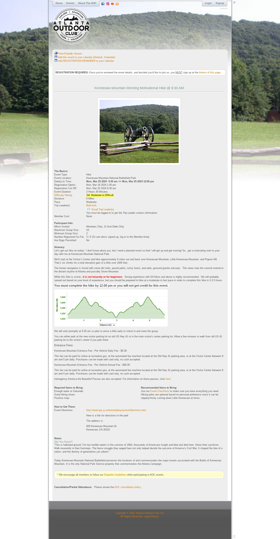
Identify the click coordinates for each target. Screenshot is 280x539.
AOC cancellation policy (127, 487)
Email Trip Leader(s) (102, 209)
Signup (220, 3)
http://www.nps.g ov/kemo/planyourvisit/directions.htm (116, 410)
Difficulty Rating (63, 195)
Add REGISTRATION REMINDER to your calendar (85, 60)
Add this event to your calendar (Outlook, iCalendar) (86, 57)
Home (59, 3)
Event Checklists (159, 391)
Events (70, 3)
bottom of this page (209, 72)
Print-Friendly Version (70, 53)
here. (168, 378)
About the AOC (87, 3)
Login (208, 3)
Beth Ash (91, 205)
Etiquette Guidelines (115, 474)
